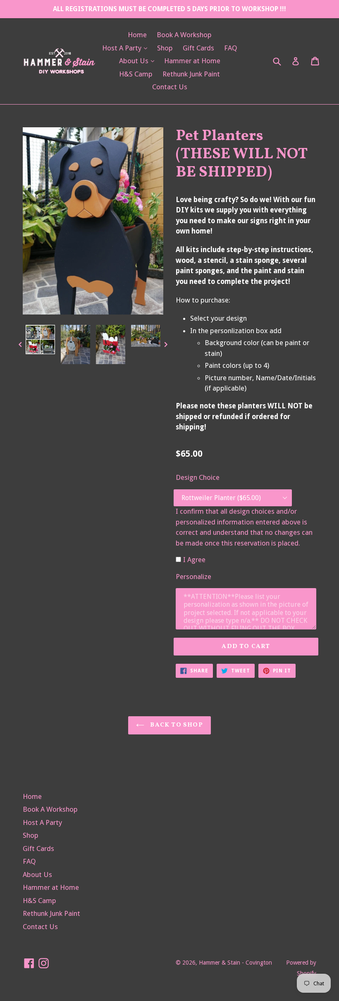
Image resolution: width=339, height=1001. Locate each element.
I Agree (194, 559)
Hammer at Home (192, 61)
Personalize (193, 576)
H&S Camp (136, 74)
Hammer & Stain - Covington (235, 962)
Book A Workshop (184, 35)
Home (137, 35)
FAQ (230, 48)
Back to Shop (175, 725)
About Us (138, 60)
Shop (165, 48)
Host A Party (126, 47)
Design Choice (198, 477)
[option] (40, 341)
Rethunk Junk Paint (191, 74)
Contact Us (169, 87)
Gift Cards (198, 48)
